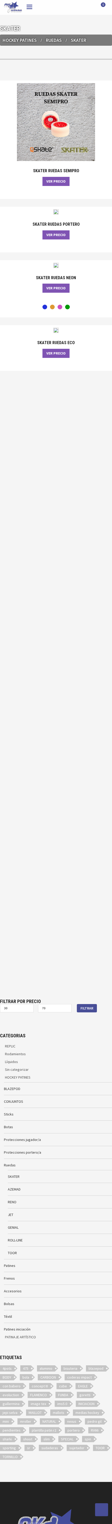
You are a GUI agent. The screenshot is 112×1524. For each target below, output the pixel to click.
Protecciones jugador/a (22, 1139)
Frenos (9, 1278)
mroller (25, 1421)
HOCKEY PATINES (20, 40)
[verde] (67, 307)
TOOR (12, 1253)
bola (25, 1377)
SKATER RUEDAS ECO (56, 342)
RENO (12, 1202)
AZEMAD (14, 1189)
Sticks (9, 1114)
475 (25, 1368)
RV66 (94, 1430)
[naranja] (52, 307)
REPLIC (10, 1046)
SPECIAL (67, 1439)
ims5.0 (62, 1403)
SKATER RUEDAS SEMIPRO (56, 171)
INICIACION (86, 1403)
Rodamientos (15, 1054)
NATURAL (49, 1421)
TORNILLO (10, 1456)
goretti (84, 1395)
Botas (8, 1127)
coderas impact (79, 1377)
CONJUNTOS (13, 1101)
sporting (9, 1448)
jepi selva (10, 1412)
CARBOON (48, 1377)
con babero (12, 1386)
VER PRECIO (56, 181)
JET (10, 1214)
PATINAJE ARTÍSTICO (20, 1337)
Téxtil (8, 1316)
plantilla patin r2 (44, 1430)
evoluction (11, 1395)
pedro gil (95, 1421)
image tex (38, 1403)
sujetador (76, 1448)
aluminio (46, 1368)
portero (73, 1430)
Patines (9, 1265)
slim (46, 1439)
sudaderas (49, 1448)
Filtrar (86, 1008)
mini (6, 1421)
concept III (40, 1386)
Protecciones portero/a (22, 1152)
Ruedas (54, 40)
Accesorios (13, 1291)
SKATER (14, 1176)
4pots (7, 1368)
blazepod (96, 1368)
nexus (71, 1421)
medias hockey (87, 1412)
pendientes (12, 1430)
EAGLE (83, 1386)
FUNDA (63, 1395)
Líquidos (11, 1061)
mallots (58, 1412)
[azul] (44, 307)
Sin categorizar (17, 1069)
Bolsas (9, 1303)
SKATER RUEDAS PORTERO (56, 224)
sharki (7, 1439)
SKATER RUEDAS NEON (56, 278)
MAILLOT (35, 1412)
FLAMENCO (38, 1395)
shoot (27, 1439)
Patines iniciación (17, 1329)
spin (88, 1439)
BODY (7, 1377)
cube (63, 1386)
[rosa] (60, 307)
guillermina (11, 1403)
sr (28, 1448)
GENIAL (13, 1227)
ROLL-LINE (15, 1240)
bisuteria (70, 1368)
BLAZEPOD (12, 1088)
